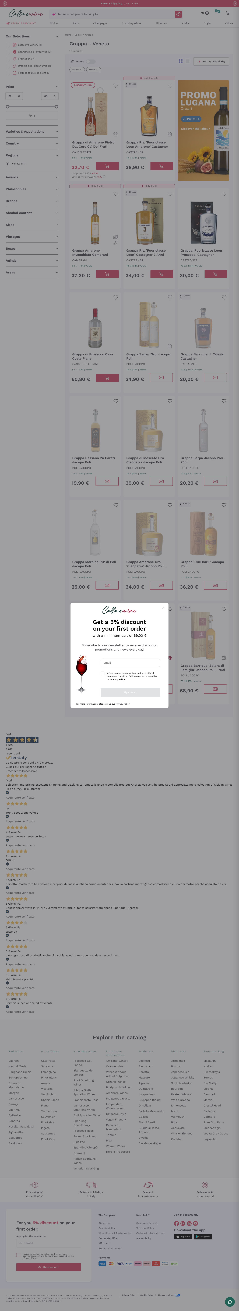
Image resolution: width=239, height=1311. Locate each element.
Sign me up (130, 692)
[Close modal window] (163, 608)
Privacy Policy (123, 704)
